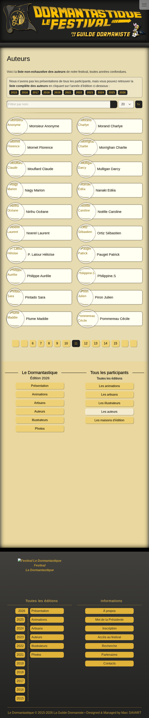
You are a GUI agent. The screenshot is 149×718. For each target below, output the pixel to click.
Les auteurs (109, 411)
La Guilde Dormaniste (69, 712)
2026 (123, 92)
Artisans (37, 628)
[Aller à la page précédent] (24, 343)
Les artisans (109, 394)
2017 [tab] (20, 681)
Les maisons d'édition (109, 420)
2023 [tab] (20, 637)
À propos (109, 611)
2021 (68, 92)
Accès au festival (109, 637)
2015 (14, 92)
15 (115, 343)
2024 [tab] (20, 628)
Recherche (109, 646)
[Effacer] (107, 104)
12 (85, 343)
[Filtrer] (113, 104)
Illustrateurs (39, 646)
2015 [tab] (20, 698)
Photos (36, 654)
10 (66, 343)
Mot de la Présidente (109, 619)
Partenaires (109, 654)
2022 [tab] (20, 646)
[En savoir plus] (109, 577)
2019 (57, 92)
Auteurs (36, 637)
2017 (36, 92)
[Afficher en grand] (74, 489)
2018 (46, 92)
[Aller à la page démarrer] (15, 343)
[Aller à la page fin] (133, 343)
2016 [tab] (20, 689)
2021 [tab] (20, 654)
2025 (112, 92)
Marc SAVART (131, 712)
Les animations (109, 386)
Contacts (109, 663)
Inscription (109, 628)
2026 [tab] (21, 611)
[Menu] (144, 5)
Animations (39, 619)
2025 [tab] (20, 619)
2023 (90, 92)
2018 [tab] (20, 672)
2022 (79, 92)
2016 (25, 92)
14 (105, 343)
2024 (101, 92)
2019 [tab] (20, 663)
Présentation (40, 611)
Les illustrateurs (109, 403)
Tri (139, 104)
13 (95, 343)
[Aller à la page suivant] (124, 343)
